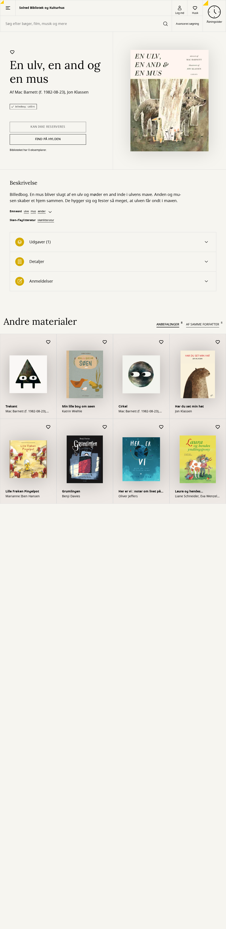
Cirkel (123, 406)
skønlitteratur (46, 220)
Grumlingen (71, 491)
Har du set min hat (189, 406)
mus (33, 211)
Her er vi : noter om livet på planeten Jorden (140, 492)
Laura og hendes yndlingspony (187, 492)
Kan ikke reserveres (47, 126)
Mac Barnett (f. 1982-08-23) (40, 92)
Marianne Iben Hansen (23, 496)
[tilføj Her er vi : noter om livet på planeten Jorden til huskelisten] (161, 427)
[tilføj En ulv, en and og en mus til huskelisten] (12, 52)
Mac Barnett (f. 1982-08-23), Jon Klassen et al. (26, 411)
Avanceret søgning (187, 24)
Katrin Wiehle (72, 411)
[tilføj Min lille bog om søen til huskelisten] (104, 342)
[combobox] (86, 24)
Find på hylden (48, 139)
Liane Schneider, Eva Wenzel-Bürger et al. (196, 496)
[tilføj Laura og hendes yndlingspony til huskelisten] (217, 427)
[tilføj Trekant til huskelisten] (48, 342)
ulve (26, 211)
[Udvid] (50, 212)
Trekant (11, 406)
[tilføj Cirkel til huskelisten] (161, 342)
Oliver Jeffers (128, 496)
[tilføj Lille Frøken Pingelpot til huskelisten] (48, 427)
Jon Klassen (78, 92)
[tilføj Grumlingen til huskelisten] (104, 427)
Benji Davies (71, 496)
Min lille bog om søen (78, 406)
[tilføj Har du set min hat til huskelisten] (217, 342)
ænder (42, 211)
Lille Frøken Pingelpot (22, 491)
